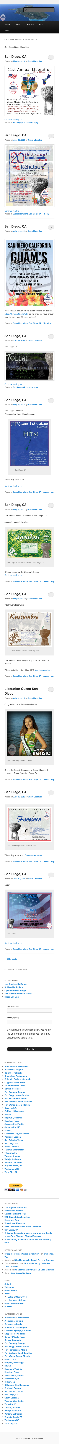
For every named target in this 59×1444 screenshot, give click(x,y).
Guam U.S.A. (11, 1107)
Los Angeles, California (15, 984)
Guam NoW (29, 24)
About (41, 24)
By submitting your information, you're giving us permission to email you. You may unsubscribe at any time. (29, 1033)
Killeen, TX (10, 1130)
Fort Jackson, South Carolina (18, 1101)
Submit (8, 30)
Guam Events (11, 1290)
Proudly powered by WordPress (29, 1438)
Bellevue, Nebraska (13, 1072)
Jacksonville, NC (12, 1127)
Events (17, 24)
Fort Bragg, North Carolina (17, 1095)
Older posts (11, 959)
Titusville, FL (11, 1152)
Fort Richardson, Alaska (16, 1098)
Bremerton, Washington (16, 1075)
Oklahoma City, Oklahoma (17, 1133)
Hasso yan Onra (12, 996)
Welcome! (9, 1287)
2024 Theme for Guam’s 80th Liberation (23, 1226)
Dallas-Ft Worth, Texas (15, 1085)
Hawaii (8, 1114)
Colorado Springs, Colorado (18, 1079)
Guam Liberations (20, 213)
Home (7, 24)
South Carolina (12, 1146)
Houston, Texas (12, 1120)
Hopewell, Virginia (13, 1117)
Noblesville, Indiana (14, 987)
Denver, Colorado (13, 1088)
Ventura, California (13, 1162)
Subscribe (29, 1049)
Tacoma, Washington (14, 1149)
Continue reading (13, 119)
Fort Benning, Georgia (15, 1092)
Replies (47, 323)
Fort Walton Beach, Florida (17, 1104)
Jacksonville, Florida (14, 1124)
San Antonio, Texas (14, 1139)
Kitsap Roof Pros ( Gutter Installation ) (22, 1253)
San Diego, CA (15, 56)
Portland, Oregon (13, 1136)
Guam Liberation (35, 61)
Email (13, 1017)
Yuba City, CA (11, 1172)
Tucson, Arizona (12, 1156)
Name (13, 1006)
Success (8, 1306)
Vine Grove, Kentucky (15, 1223)
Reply (46, 213)
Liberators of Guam (17, 1300)
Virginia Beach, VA (13, 1165)
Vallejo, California (13, 1159)
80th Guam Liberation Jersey (18, 993)
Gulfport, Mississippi (14, 1111)
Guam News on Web (14, 1303)
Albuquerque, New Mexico (17, 1066)
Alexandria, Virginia (14, 1069)
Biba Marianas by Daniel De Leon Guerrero (34, 1260)
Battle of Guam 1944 (17, 1296)
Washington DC (12, 1168)
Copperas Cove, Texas (15, 1082)
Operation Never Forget (15, 990)
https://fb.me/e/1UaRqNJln (16, 313)
